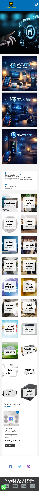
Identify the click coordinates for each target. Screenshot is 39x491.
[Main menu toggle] (3, 5)
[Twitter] (19, 466)
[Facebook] (10, 466)
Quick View (11, 424)
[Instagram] (28, 466)
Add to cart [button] (10, 445)
